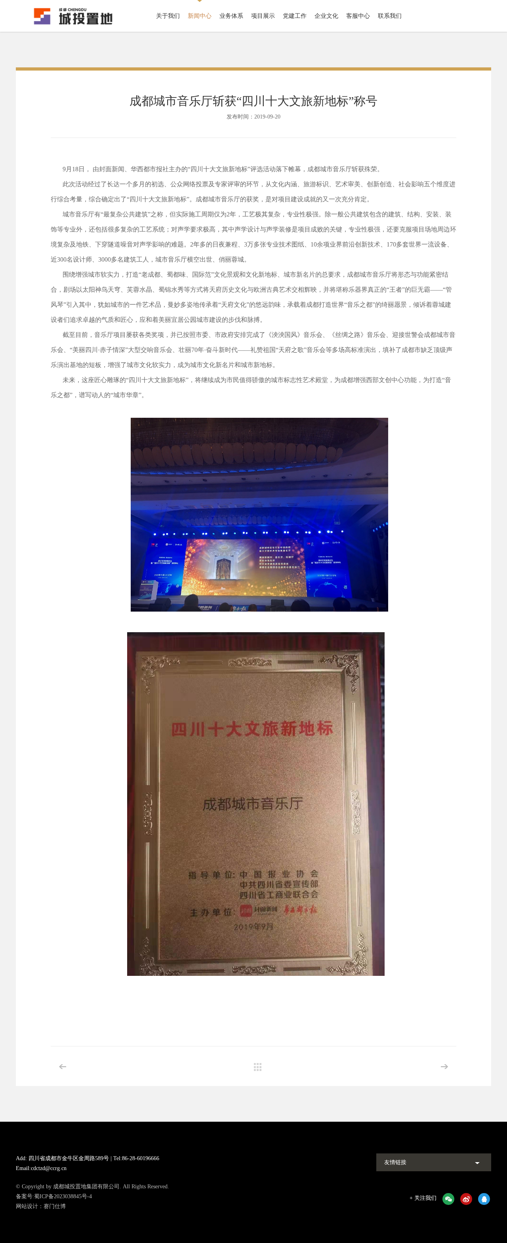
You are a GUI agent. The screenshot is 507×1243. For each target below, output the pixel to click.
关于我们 (168, 16)
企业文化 (326, 16)
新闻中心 (200, 16)
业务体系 (231, 16)
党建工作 (295, 16)
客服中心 (358, 16)
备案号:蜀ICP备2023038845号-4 (54, 1196)
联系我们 (390, 16)
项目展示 (263, 16)
